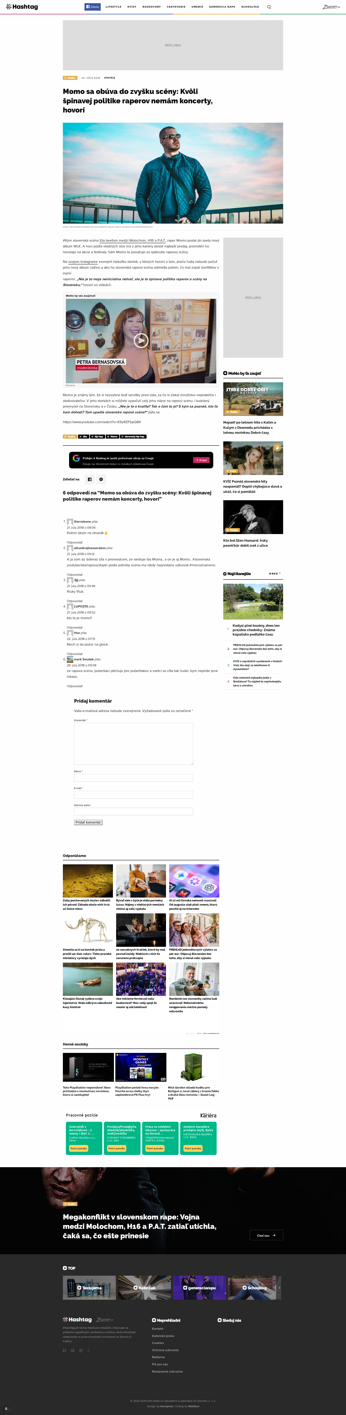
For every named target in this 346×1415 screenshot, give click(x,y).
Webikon (193, 1406)
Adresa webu (82, 805)
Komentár (81, 720)
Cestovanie (176, 6)
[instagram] (80, 1351)
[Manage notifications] (6, 1409)
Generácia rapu (222, 6)
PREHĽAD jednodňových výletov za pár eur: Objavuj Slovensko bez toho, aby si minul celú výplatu (257, 649)
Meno (78, 771)
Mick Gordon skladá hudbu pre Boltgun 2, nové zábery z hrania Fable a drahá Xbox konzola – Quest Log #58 (193, 1093)
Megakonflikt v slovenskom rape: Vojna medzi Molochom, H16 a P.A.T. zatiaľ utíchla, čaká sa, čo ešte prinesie (139, 1226)
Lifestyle (114, 6)
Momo (114, 436)
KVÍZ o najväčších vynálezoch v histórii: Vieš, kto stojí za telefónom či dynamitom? (258, 665)
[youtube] (72, 1351)
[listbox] (269, 573)
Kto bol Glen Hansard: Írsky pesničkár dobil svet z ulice (245, 543)
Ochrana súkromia (165, 1350)
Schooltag (250, 6)
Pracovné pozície (82, 1115)
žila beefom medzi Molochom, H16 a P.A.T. (132, 240)
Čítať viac (263, 1235)
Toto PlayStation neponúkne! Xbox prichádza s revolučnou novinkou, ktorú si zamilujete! (87, 1091)
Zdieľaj (95, 6)
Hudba (71, 77)
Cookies (158, 1343)
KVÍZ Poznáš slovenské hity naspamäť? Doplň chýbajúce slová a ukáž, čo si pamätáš (252, 486)
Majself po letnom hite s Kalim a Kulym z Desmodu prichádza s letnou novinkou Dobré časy (249, 427)
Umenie (197, 6)
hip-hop (99, 436)
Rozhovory (152, 6)
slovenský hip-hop (134, 436)
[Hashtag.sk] (22, 7)
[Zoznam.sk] (331, 7)
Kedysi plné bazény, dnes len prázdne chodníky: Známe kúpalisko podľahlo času (256, 630)
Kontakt (157, 1328)
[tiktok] (88, 1351)
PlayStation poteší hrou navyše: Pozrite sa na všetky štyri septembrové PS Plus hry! (137, 1091)
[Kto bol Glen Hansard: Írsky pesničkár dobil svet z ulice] (253, 517)
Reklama (158, 1357)
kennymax (166, 1406)
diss (85, 436)
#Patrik (109, 77)
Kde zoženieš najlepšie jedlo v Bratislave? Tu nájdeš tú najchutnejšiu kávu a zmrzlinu (257, 681)
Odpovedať (74, 542)
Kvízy (132, 6)
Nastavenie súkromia (167, 1371)
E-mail (78, 788)
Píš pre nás (160, 1364)
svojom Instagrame (83, 261)
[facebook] (64, 1351)
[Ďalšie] (279, 1288)
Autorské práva (163, 1336)
